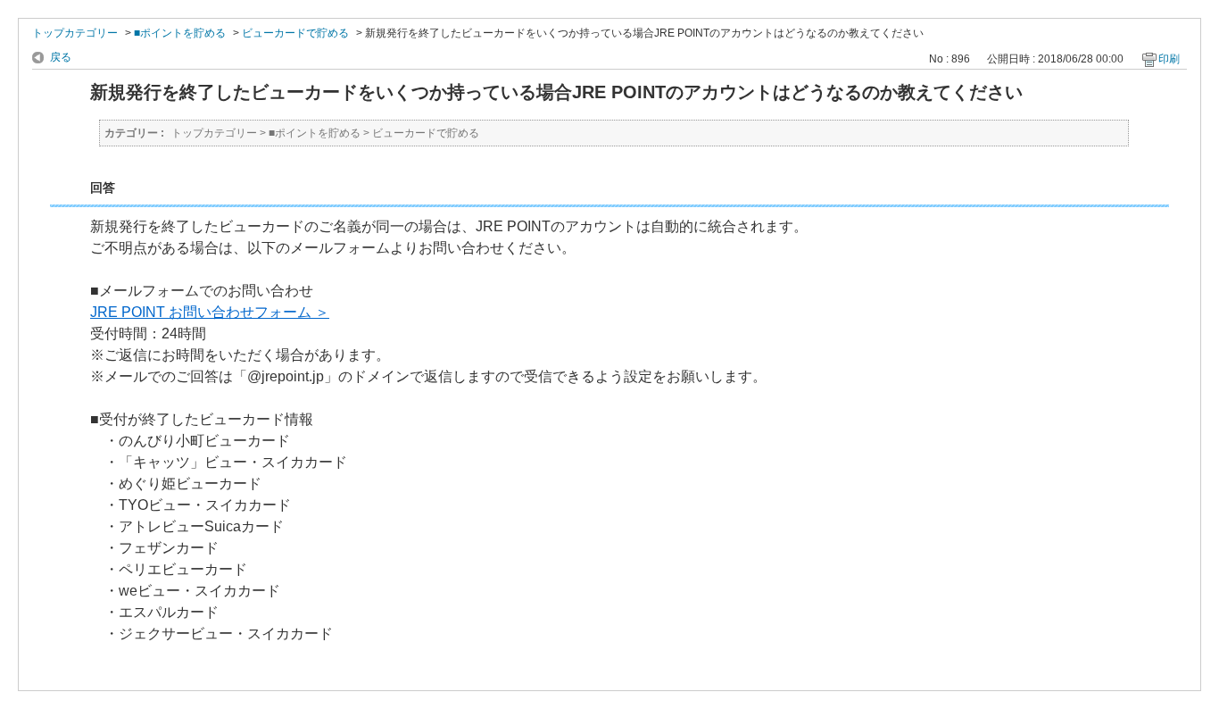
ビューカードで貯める (295, 33)
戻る (60, 57)
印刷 (1169, 59)
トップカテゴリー (75, 33)
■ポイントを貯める (180, 33)
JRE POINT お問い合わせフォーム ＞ (209, 312)
